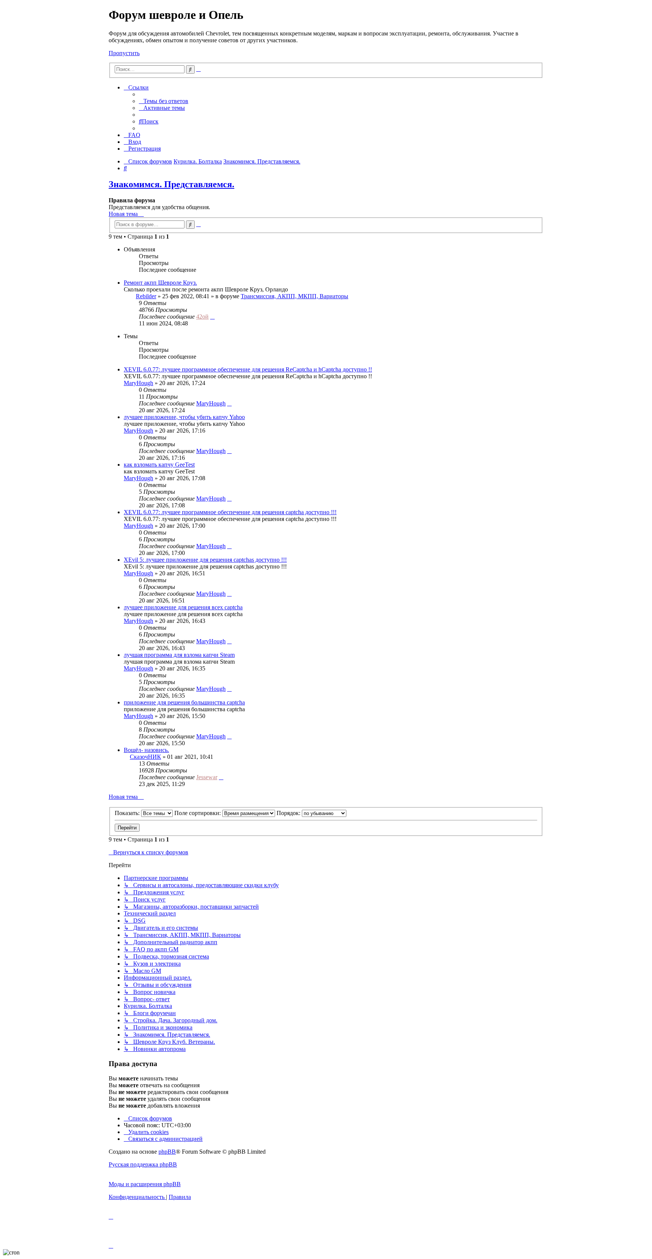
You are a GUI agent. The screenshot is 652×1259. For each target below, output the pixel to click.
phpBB (167, 1151)
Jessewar (206, 777)
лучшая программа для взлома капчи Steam (179, 655)
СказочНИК (145, 757)
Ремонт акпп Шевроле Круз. (160, 282)
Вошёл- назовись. (146, 750)
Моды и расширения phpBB (145, 1184)
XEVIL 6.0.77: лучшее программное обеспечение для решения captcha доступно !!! (230, 512)
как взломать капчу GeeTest (159, 464)
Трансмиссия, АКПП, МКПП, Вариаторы (294, 296)
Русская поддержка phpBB (143, 1164)
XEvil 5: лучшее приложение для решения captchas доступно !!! (205, 559)
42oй (202, 316)
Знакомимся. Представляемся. (171, 184)
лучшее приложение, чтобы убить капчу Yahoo (184, 417)
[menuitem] (163, 101)
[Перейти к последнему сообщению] (212, 316)
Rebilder (146, 296)
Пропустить (124, 53)
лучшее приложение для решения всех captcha (183, 607)
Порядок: (289, 813)
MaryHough (138, 383)
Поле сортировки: (198, 813)
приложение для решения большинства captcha (184, 702)
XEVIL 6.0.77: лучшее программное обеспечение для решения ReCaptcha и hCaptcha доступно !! (248, 369)
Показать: (128, 813)
